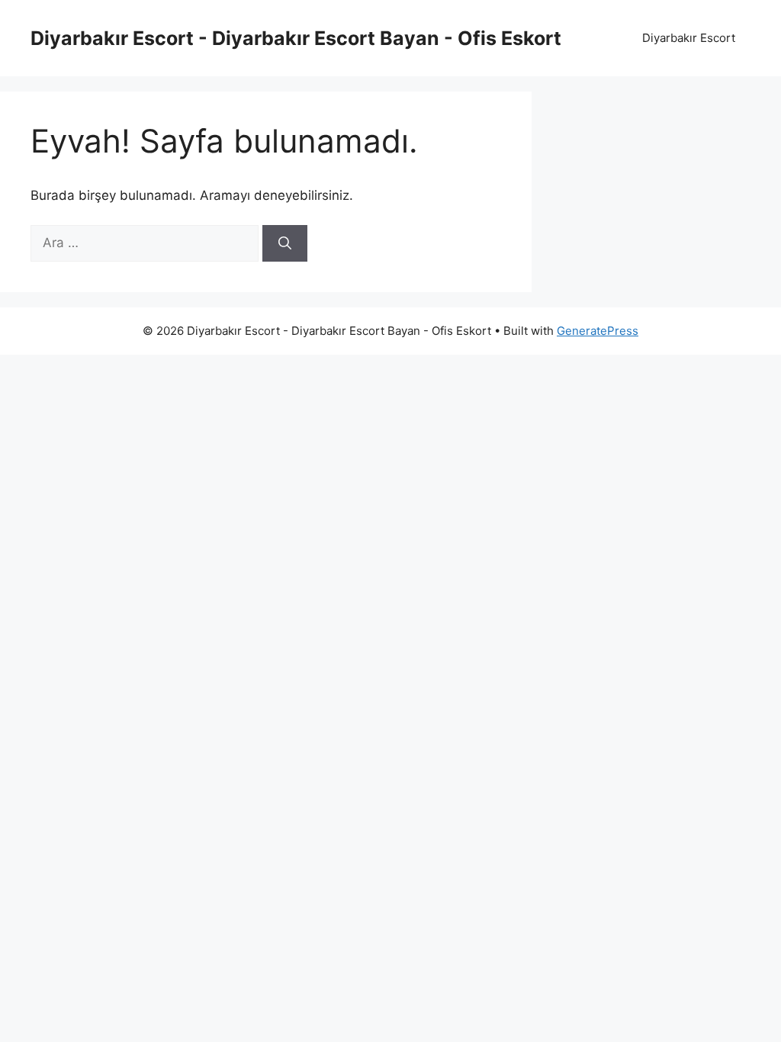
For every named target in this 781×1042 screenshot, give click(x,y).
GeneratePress (597, 330)
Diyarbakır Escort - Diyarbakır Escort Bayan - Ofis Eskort (296, 38)
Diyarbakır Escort (688, 38)
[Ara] (284, 243)
